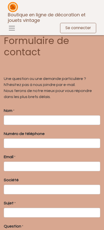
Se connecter (78, 27)
